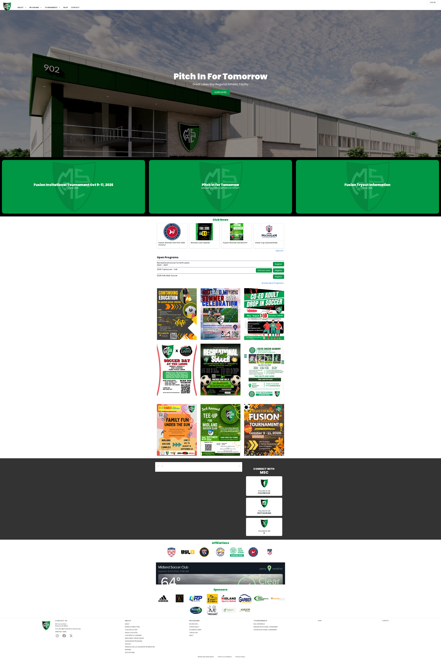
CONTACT (385, 621)
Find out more (264, 270)
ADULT (191, 635)
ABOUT (127, 624)
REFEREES (128, 650)
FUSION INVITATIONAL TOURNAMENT (265, 630)
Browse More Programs (272, 283)
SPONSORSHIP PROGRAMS (133, 641)
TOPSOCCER (193, 633)
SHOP (319, 621)
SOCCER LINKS (130, 652)
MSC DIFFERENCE (259, 624)
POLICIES (128, 644)
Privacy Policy (240, 657)
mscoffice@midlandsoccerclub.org (68, 629)
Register (278, 264)
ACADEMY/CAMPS (195, 630)
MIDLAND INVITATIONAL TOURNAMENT (266, 627)
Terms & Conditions (225, 657)
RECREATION (193, 624)
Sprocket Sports (208, 657)
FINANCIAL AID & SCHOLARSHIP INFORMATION (140, 647)
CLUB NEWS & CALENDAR (133, 635)
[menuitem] (22, 7)
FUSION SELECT (194, 627)
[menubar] (48, 7)
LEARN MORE (221, 92)
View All (279, 250)
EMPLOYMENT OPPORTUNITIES (134, 638)
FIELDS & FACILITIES (131, 633)
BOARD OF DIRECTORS (132, 627)
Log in (432, 2)
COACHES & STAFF (131, 630)
